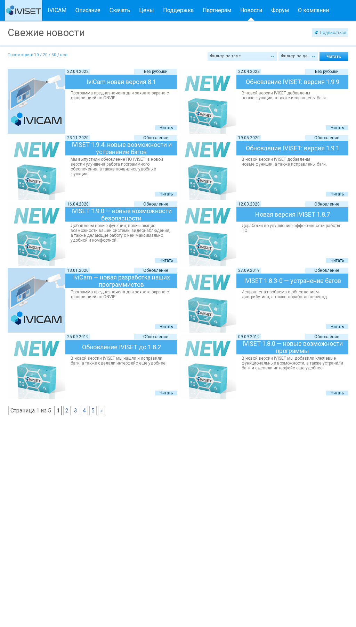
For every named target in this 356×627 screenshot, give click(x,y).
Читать (166, 127)
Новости (251, 10)
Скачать (120, 10)
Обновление (155, 137)
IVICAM (57, 10)
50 (53, 54)
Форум (280, 10)
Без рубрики (156, 71)
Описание (87, 10)
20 (45, 54)
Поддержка (178, 10)
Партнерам (217, 10)
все (63, 54)
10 (36, 54)
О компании (313, 10)
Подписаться (333, 32)
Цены (146, 10)
